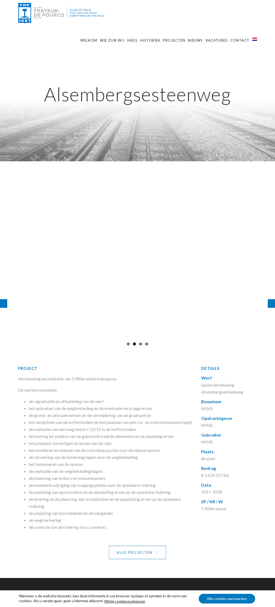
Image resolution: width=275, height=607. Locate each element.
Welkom (88, 40)
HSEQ (132, 40)
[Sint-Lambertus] (3, 303)
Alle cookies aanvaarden (227, 598)
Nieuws (195, 40)
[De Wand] (271, 303)
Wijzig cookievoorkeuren (124, 601)
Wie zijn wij (112, 40)
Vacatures (216, 40)
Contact (239, 40)
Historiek (150, 40)
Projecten (174, 40)
